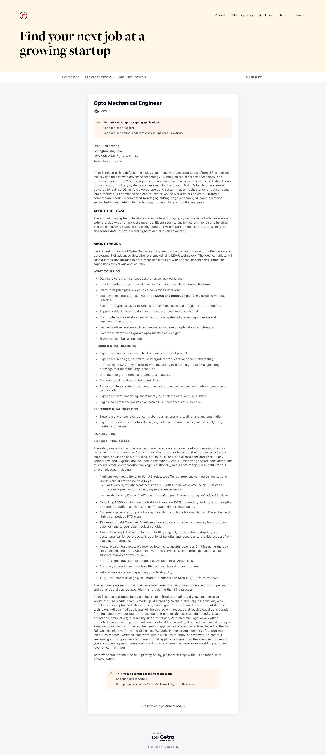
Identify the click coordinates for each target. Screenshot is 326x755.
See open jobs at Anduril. (119, 127)
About (220, 15)
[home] (23, 15)
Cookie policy (172, 746)
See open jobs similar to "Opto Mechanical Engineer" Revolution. (143, 132)
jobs (70, 77)
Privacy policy (154, 746)
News (298, 15)
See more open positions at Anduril (163, 706)
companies (98, 77)
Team (283, 15)
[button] (240, 16)
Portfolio (266, 15)
